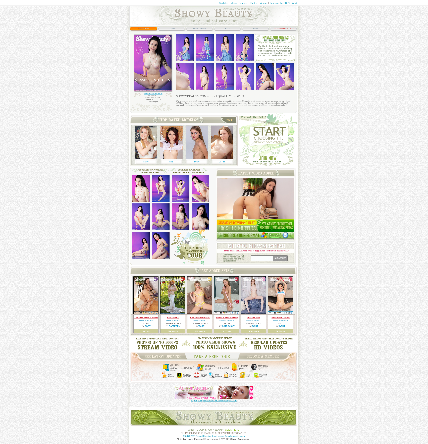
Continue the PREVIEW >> (284, 3)
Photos (253, 3)
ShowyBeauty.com (240, 439)
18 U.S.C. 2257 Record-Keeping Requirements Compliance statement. (214, 436)
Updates (223, 3)
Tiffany (196, 162)
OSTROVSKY (228, 326)
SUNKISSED (173, 318)
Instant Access (143, 28)
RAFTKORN (174, 326)
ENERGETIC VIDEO (281, 318)
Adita (171, 162)
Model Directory (239, 3)
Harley (145, 162)
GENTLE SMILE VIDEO (227, 318)
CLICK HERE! (232, 429)
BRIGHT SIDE (253, 318)
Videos (263, 3)
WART (147, 326)
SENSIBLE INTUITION (153, 94)
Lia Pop (222, 162)
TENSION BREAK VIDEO (146, 318)
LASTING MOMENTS (200, 318)
